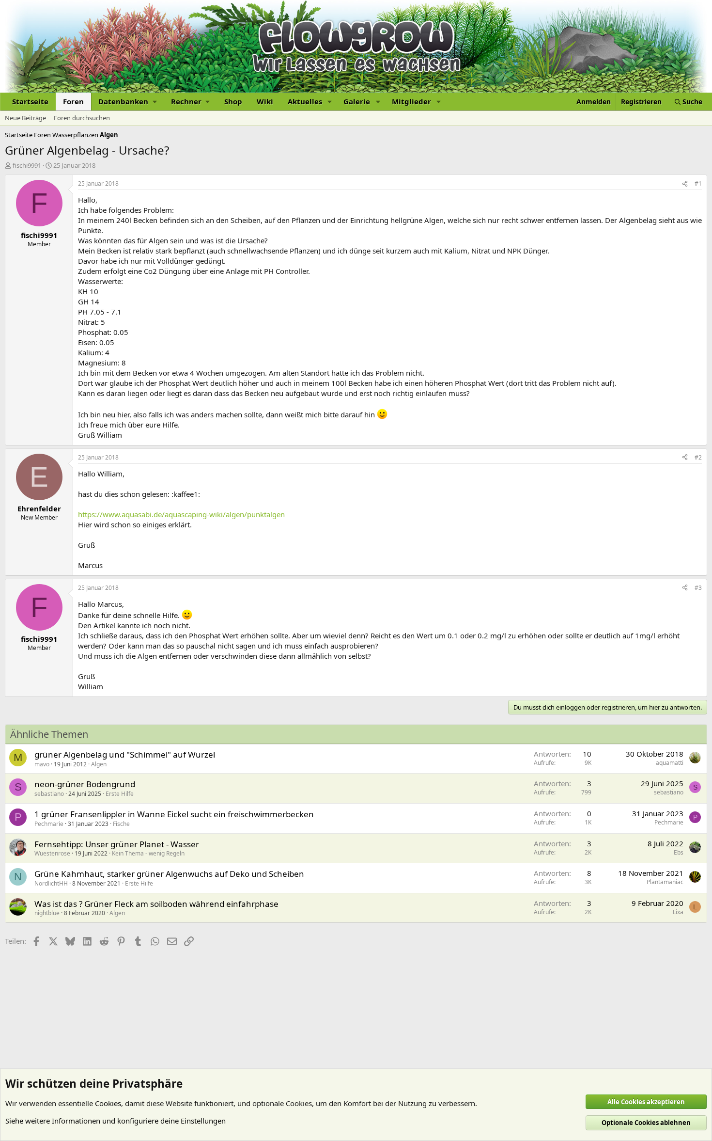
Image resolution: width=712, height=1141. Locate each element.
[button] (127, 102)
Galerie (356, 101)
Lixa (678, 912)
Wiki (265, 101)
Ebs (678, 852)
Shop (233, 101)
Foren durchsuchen (82, 117)
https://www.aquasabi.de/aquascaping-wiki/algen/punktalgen (181, 514)
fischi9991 (27, 165)
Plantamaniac (665, 882)
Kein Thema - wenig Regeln (148, 853)
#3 (698, 588)
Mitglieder (411, 101)
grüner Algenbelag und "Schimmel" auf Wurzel (124, 754)
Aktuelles (305, 101)
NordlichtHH (51, 883)
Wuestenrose (52, 853)
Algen (99, 764)
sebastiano (49, 794)
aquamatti (669, 763)
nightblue (47, 913)
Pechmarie (48, 824)
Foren (73, 101)
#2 (698, 457)
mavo (41, 764)
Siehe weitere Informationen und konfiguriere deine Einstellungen (115, 1120)
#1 (698, 183)
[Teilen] (685, 184)
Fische (121, 824)
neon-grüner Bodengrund (84, 784)
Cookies (108, 1103)
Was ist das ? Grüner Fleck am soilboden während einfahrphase (156, 903)
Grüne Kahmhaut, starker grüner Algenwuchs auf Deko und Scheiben (169, 873)
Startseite (30, 101)
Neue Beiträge (25, 117)
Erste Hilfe (120, 794)
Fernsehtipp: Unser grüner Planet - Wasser (116, 844)
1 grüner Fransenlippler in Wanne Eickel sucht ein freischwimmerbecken (174, 814)
